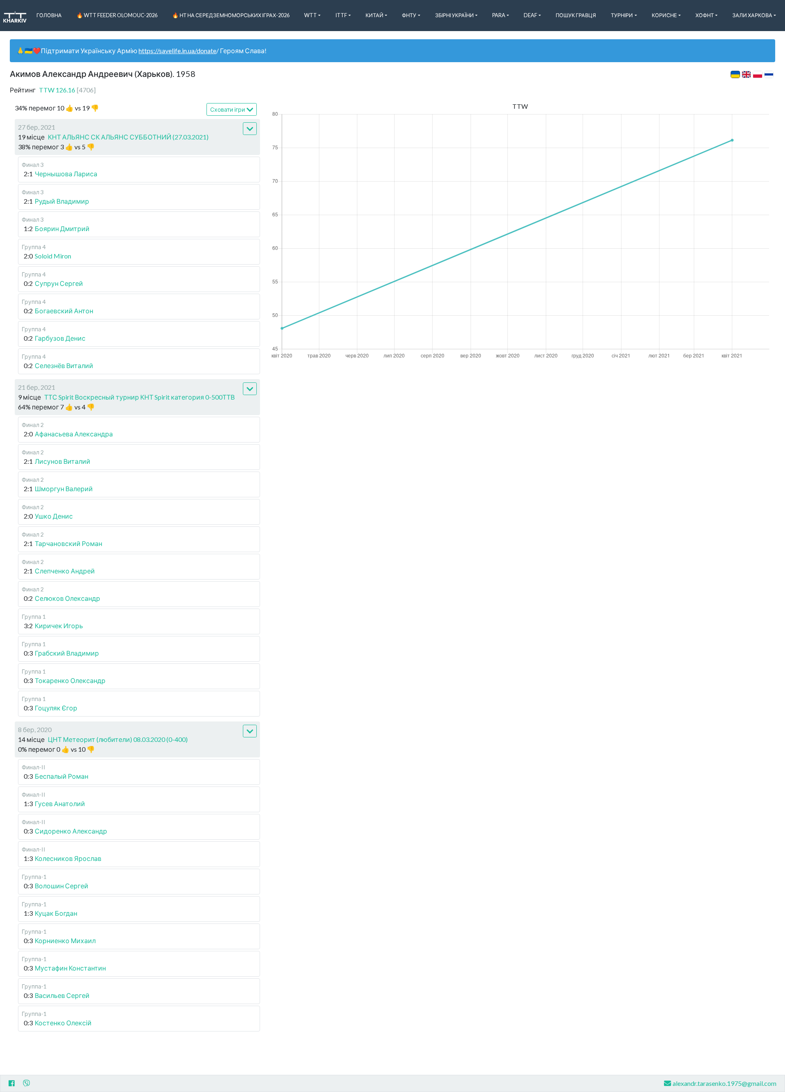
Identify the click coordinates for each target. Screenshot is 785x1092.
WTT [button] (310, 15)
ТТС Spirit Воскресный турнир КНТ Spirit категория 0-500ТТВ (139, 397)
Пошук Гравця (576, 15)
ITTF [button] (341, 15)
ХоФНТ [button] (704, 15)
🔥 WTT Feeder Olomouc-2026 (116, 15)
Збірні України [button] (454, 15)
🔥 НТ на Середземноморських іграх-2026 (230, 15)
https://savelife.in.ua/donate (177, 50)
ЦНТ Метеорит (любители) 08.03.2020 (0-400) (118, 739)
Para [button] (498, 15)
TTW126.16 (67, 90)
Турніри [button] (622, 15)
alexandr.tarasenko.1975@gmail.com (724, 1083)
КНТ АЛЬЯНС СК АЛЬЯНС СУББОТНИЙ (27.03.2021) (128, 137)
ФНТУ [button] (409, 15)
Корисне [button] (664, 15)
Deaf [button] (530, 15)
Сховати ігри (227, 109)
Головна (49, 15)
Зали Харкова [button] (752, 15)
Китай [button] (375, 15)
